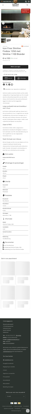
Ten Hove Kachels (8, 406)
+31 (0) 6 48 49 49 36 (12, 337)
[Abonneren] (23, 396)
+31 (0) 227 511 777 (10, 335)
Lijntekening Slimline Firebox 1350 (12, 248)
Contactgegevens (24, 408)
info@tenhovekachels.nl (13, 339)
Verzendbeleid (6, 380)
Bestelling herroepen (8, 387)
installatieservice (11, 351)
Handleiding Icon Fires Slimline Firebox (14, 250)
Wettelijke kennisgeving (15, 410)
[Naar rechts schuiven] (26, 22)
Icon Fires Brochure (9, 246)
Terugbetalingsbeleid (17, 406)
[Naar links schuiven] (3, 22)
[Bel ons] (26, 1)
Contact (5, 370)
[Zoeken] (26, 4)
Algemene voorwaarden (9, 373)
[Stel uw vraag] (29, 1)
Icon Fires (5, 45)
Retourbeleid (6, 383)
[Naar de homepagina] (15, 2)
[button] (3, 5)
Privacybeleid (6, 377)
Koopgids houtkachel (8, 363)
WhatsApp (18, 335)
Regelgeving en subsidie (9, 367)
